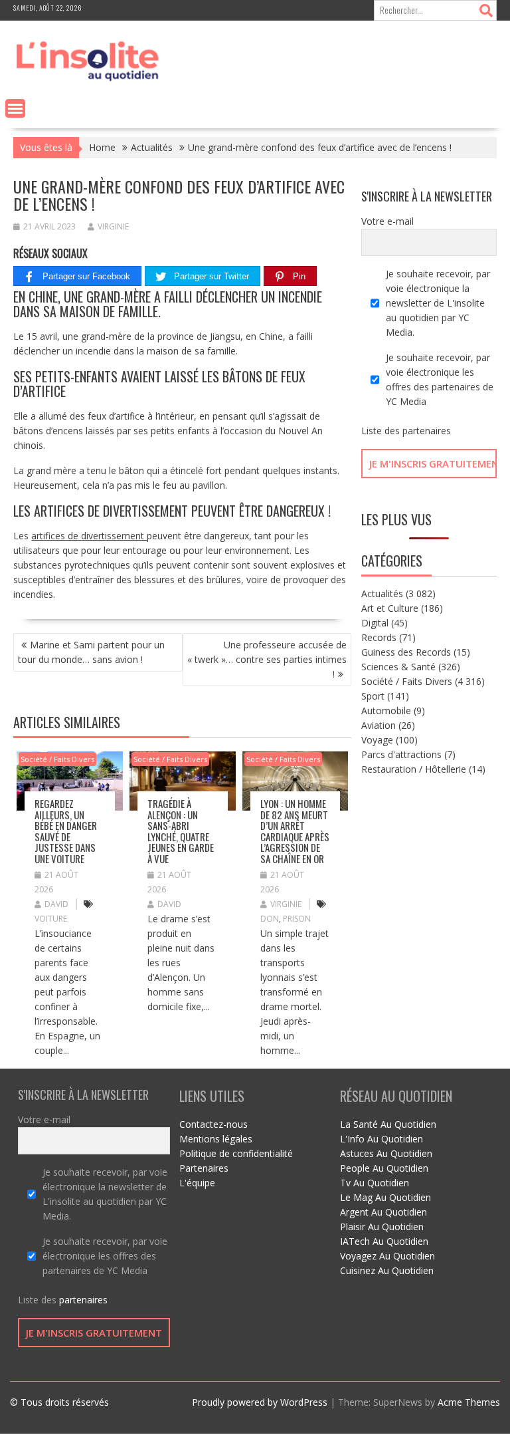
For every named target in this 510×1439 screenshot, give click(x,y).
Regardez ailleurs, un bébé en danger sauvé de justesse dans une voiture (66, 831)
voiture (51, 918)
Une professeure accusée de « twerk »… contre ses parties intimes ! (267, 659)
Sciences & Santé (398, 666)
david (56, 904)
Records (378, 637)
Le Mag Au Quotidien (385, 1197)
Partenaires (203, 1168)
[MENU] (15, 108)
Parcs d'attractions (401, 754)
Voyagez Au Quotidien (387, 1255)
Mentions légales (215, 1138)
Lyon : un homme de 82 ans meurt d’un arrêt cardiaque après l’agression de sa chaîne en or (294, 831)
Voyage (377, 739)
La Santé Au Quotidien (388, 1124)
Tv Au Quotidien (374, 1182)
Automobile (386, 710)
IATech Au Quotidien (384, 1241)
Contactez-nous (213, 1124)
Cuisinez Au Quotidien (387, 1270)
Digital (374, 622)
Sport (372, 696)
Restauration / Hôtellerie (413, 769)
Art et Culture (389, 608)
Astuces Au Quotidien (386, 1153)
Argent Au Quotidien (383, 1212)
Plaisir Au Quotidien (382, 1226)
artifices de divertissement (89, 535)
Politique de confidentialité (236, 1153)
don (269, 918)
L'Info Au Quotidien (381, 1138)
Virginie (113, 226)
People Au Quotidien (384, 1168)
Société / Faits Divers (57, 759)
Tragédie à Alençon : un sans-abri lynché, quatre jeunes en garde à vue (180, 831)
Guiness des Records (406, 652)
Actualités (382, 593)
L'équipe (197, 1182)
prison (297, 918)
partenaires (426, 430)
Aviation (378, 725)
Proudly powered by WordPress (259, 1402)
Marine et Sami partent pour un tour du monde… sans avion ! (91, 652)
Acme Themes (469, 1402)
